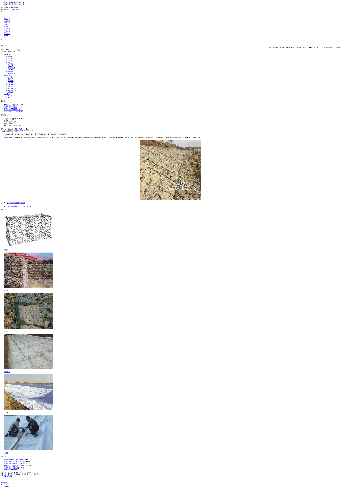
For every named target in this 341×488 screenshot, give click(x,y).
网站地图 (4, 476)
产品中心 (7, 22)
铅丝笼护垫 (11, 86)
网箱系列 (7, 55)
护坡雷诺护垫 (12, 90)
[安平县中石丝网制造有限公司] (14, 4)
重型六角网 (11, 73)
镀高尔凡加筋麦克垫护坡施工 (16, 203)
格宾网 (10, 58)
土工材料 (7, 94)
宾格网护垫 (11, 84)
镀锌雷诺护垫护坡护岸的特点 (13, 110)
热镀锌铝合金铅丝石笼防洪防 (13, 104)
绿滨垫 (10, 77)
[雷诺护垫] (28, 369)
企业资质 (7, 34)
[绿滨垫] (28, 328)
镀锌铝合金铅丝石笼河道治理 (13, 459)
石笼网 (10, 56)
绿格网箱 (10, 69)
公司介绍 (7, 21)
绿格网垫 (10, 82)
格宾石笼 (10, 64)
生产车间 (7, 32)
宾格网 (10, 62)
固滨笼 (10, 60)
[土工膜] (28, 450)
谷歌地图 (9, 476)
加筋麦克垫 (11, 92)
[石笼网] (28, 247)
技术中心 (7, 26)
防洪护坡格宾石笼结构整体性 (13, 111)
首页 (16, 129)
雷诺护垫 (10, 79)
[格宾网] (28, 287)
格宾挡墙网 (11, 68)
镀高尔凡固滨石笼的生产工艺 (13, 461)
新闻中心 (7, 24)
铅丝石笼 (10, 66)
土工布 (10, 96)
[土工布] (28, 409)
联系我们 (7, 36)
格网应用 (7, 30)
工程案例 (7, 28)
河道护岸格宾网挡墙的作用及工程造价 (19, 206)
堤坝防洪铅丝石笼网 (10, 106)
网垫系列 (7, 75)
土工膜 (10, 97)
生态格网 (10, 71)
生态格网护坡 (10, 137)
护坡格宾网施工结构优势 (12, 463)
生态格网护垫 (12, 88)
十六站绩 (36, 474)
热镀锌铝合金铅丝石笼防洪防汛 (14, 465)
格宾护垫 (10, 81)
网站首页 (7, 19)
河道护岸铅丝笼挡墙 (10, 108)
